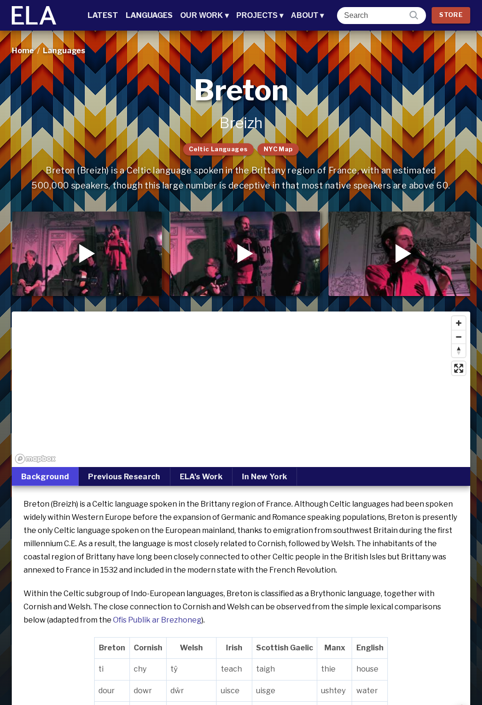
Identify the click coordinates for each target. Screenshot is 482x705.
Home (23, 50)
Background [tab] (45, 476)
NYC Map (278, 149)
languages (64, 50)
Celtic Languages (218, 149)
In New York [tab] (265, 476)
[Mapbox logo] (35, 458)
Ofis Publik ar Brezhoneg (157, 619)
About (307, 15)
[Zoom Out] (459, 337)
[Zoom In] (459, 323)
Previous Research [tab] (124, 476)
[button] (87, 253)
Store (451, 14)
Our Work (204, 15)
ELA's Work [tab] (201, 476)
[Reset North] (459, 350)
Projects (259, 15)
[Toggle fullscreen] (459, 368)
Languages (149, 15)
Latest (103, 15)
